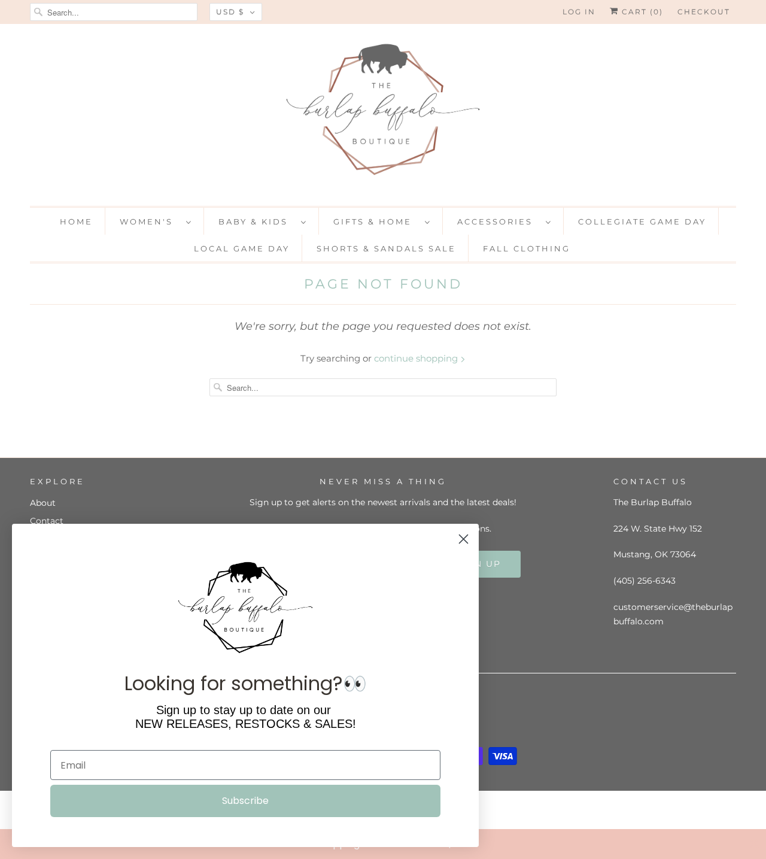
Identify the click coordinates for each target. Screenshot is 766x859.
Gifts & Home (376, 221)
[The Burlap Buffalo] (383, 113)
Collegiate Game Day (642, 221)
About (43, 502)
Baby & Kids (256, 221)
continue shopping (417, 358)
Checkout (703, 11)
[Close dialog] (754, 843)
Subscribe (245, 801)
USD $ (230, 11)
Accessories (498, 221)
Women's (150, 221)
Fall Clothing (526, 248)
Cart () (641, 11)
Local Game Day (242, 248)
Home (76, 221)
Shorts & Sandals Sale (386, 248)
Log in (579, 11)
